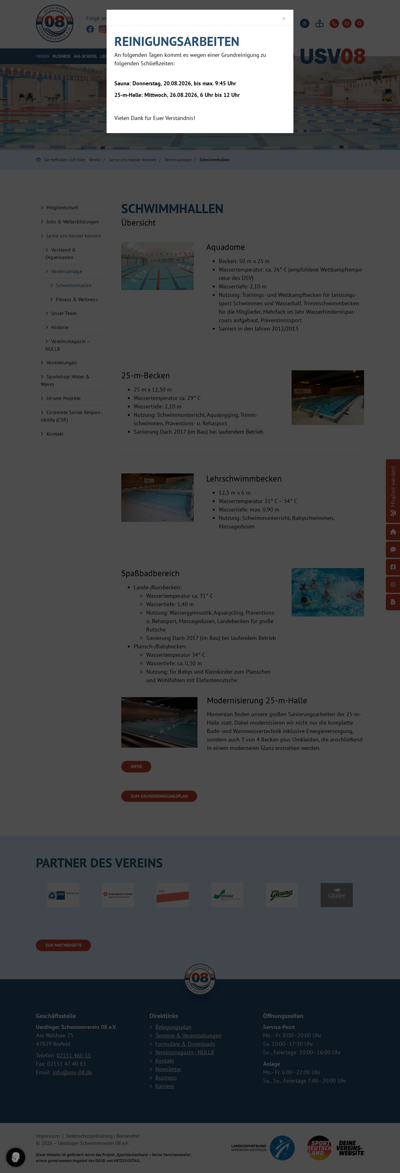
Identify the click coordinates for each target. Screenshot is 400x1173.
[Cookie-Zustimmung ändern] (15, 1157)
